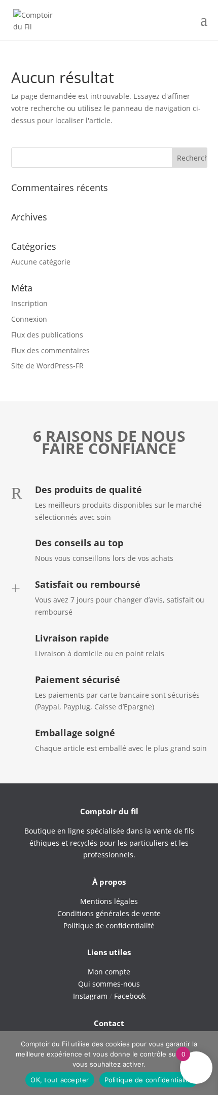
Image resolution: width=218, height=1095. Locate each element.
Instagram (90, 996)
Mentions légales (109, 901)
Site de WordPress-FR (47, 365)
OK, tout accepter (59, 1080)
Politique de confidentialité (148, 1080)
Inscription (29, 303)
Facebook (130, 996)
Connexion (29, 319)
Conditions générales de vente (109, 913)
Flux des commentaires (50, 350)
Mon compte (109, 971)
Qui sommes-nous (109, 984)
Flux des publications (47, 334)
